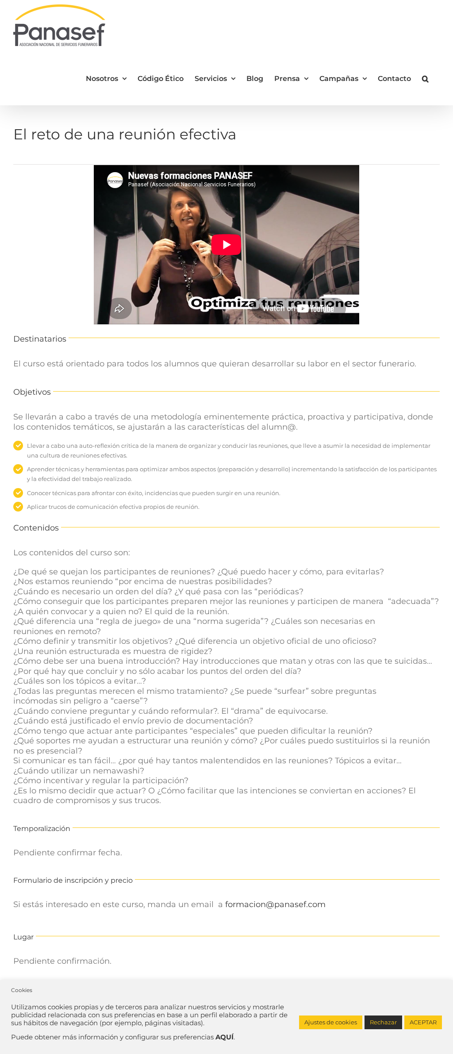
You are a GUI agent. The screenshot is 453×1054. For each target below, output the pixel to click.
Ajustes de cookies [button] (330, 1022)
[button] (425, 77)
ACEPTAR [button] (423, 1022)
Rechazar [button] (383, 1022)
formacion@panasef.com (275, 904)
